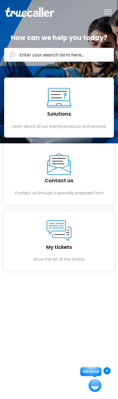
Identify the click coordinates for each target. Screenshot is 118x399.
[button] (108, 10)
